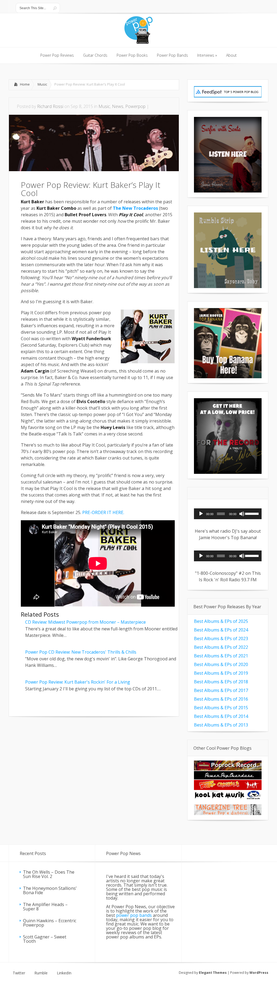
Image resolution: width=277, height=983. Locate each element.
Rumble (41, 973)
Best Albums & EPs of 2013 (221, 725)
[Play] (201, 513)
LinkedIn (64, 973)
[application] (228, 513)
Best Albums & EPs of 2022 (221, 647)
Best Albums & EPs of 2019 (221, 673)
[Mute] (242, 513)
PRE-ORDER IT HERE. (103, 512)
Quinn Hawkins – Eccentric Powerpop (49, 923)
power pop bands (134, 915)
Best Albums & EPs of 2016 (221, 699)
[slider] (252, 513)
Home (25, 84)
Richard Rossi (50, 106)
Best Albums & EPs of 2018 (221, 682)
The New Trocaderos (135, 208)
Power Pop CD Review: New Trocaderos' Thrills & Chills (80, 652)
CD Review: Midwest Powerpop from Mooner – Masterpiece (85, 622)
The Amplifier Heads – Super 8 (45, 906)
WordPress (258, 972)
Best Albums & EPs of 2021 (221, 656)
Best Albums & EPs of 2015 (221, 708)
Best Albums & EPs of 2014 (221, 716)
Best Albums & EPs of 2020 (221, 664)
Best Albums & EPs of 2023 (221, 638)
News (117, 106)
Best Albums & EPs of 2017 (221, 690)
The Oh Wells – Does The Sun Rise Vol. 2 (48, 874)
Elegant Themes (213, 972)
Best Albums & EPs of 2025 (221, 621)
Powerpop (135, 106)
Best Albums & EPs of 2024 (221, 630)
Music (42, 84)
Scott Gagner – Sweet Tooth (44, 939)
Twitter (19, 973)
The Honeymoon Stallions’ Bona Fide (50, 890)
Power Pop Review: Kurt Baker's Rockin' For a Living (77, 682)
